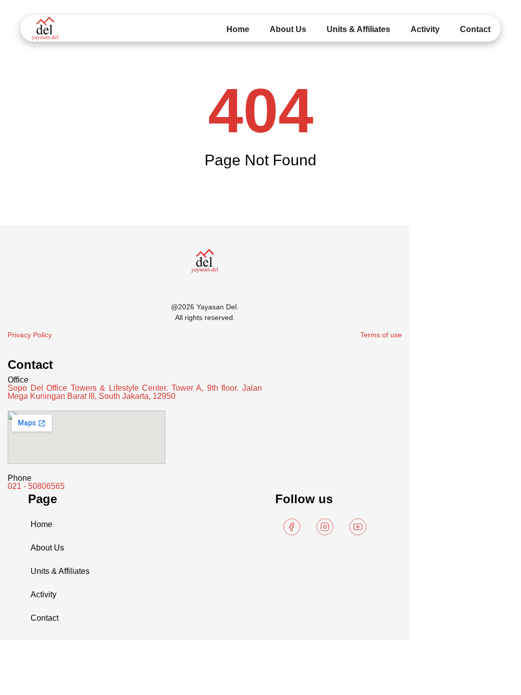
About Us (288, 29)
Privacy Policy (30, 335)
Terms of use (381, 335)
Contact (475, 29)
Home (237, 29)
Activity (425, 29)
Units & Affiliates (358, 29)
